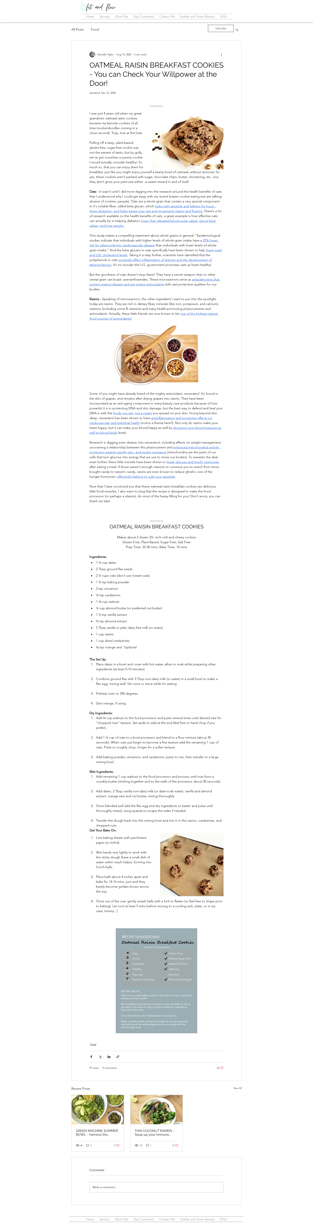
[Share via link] (118, 1056)
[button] (237, 29)
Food (95, 29)
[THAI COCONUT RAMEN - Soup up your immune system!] (156, 1109)
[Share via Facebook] (91, 1056)
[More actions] (221, 54)
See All (238, 1088)
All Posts (77, 29)
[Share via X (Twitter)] (100, 1056)
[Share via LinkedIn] (109, 1056)
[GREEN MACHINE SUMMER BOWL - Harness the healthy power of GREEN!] (98, 1109)
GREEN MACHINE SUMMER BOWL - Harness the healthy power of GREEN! (97, 1132)
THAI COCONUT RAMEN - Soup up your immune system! (154, 1132)
